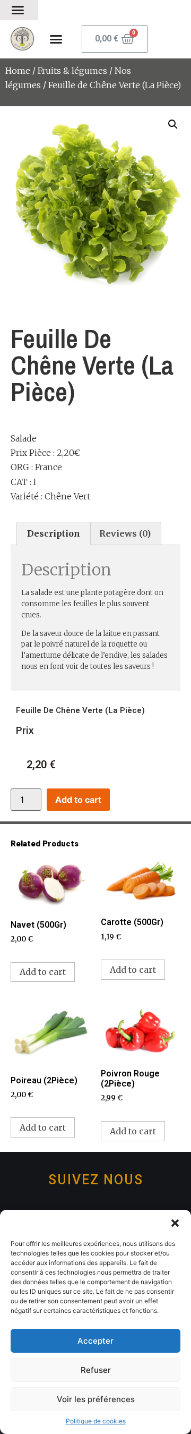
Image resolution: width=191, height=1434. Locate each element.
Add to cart (78, 799)
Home (17, 70)
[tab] (53, 533)
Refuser (96, 1370)
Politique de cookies (96, 1421)
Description (53, 533)
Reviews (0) (125, 533)
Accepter (95, 1341)
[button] (175, 1223)
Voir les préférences (96, 1399)
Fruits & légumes (72, 70)
